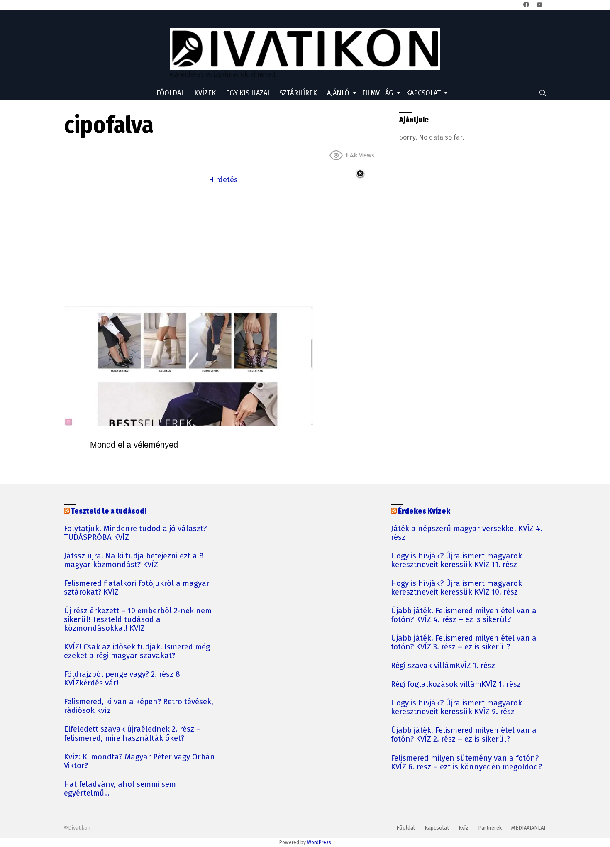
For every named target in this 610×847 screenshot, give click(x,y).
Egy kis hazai (247, 93)
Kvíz (463, 828)
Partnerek (490, 828)
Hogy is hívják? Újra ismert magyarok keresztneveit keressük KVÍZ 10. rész (456, 588)
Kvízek (205, 93)
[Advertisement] (223, 244)
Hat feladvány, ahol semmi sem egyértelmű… (120, 789)
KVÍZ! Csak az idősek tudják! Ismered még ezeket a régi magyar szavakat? (137, 651)
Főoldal (170, 93)
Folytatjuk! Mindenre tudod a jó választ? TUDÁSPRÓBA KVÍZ (135, 533)
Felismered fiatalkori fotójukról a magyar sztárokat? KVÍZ (137, 588)
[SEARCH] (542, 93)
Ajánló (338, 93)
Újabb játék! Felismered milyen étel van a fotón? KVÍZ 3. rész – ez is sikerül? (464, 642)
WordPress (319, 842)
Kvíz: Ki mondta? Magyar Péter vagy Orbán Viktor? (139, 761)
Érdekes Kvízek (424, 511)
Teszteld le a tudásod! (108, 511)
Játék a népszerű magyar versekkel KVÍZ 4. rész (466, 533)
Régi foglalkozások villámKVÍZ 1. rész (456, 684)
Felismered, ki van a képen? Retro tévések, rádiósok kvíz (138, 706)
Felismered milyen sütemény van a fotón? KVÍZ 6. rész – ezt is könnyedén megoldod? (466, 762)
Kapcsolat (423, 93)
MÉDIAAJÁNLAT (528, 828)
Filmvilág (377, 93)
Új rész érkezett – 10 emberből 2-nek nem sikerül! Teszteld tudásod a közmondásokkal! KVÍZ (138, 620)
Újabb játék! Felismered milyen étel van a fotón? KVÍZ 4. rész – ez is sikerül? (464, 615)
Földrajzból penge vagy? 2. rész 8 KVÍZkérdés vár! (122, 679)
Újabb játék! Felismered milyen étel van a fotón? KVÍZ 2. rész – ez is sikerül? (464, 735)
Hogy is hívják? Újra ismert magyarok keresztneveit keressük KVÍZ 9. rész (456, 707)
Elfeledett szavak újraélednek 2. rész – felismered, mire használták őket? (132, 733)
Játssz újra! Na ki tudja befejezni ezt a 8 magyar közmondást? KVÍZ (134, 560)
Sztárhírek (298, 93)
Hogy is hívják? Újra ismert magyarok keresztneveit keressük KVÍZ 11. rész (456, 560)
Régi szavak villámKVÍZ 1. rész (443, 665)
